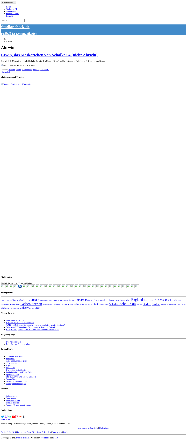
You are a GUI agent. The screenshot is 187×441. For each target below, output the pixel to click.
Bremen (72, 300)
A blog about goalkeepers (16, 361)
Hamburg (56, 304)
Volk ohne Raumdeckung (16, 381)
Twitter (183, 304)
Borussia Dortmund (46, 300)
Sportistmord (11, 398)
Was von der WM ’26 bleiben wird (20, 323)
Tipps (178, 304)
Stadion (156, 304)
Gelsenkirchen (31, 304)
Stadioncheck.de (15, 26)
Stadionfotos (104, 428)
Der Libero (10, 368)
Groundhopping (47, 304)
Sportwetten (57, 432)
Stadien (147, 304)
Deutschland (99, 300)
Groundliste (11, 11)
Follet (55, 438)
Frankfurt (17, 304)
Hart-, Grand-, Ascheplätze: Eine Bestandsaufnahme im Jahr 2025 (32, 329)
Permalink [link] (6, 72)
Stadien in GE (11, 9)
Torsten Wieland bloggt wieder (18, 405)
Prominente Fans (24, 432)
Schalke (36, 70)
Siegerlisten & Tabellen (41, 432)
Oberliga (97, 304)
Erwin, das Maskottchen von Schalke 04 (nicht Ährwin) (49, 55)
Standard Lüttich (166, 304)
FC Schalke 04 (162, 299)
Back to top (5, 419)
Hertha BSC (65, 304)
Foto (12, 304)
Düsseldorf (125, 300)
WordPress (45, 438)
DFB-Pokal (115, 300)
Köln (82, 304)
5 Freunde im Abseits (14, 356)
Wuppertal (32, 308)
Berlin (35, 299)
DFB (108, 300)
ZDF (38, 308)
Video (23, 307)
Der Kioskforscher (13, 342)
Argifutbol (10, 365)
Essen (145, 300)
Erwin (18, 70)
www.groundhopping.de (16, 384)
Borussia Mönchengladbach (60, 300)
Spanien (139, 304)
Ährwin (12, 70)
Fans (151, 300)
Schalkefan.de (11, 396)
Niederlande (88, 304)
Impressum (82, 428)
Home (8, 7)
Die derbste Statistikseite (16, 370)
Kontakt (9, 16)
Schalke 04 (44, 70)
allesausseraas (11, 363)
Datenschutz (93, 428)
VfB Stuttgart (5, 308)
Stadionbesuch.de (13, 400)
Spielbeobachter (12, 374)
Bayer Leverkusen (6, 300)
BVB (90, 300)
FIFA (173, 300)
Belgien (29, 300)
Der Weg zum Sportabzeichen (18, 344)
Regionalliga (105, 304)
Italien (77, 304)
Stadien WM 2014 (8, 432)
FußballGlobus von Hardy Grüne (19, 372)
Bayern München (19, 300)
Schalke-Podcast (12, 403)
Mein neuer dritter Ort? (15, 320)
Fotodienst (10, 358)
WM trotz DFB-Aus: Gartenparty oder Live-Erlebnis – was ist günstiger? (35, 325)
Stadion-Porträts (12, 14)
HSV (71, 304)
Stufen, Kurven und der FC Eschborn (21, 377)
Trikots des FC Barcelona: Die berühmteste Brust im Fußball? (31, 327)
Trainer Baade (11, 379)
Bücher (66, 432)
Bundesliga (82, 299)
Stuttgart (173, 304)
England (137, 300)
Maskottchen (27, 70)
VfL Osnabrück (14, 308)
